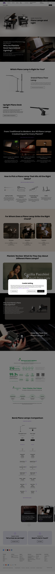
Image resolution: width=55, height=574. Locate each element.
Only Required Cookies (32, 291)
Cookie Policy (20, 288)
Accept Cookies (41, 291)
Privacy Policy (27, 288)
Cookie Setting (14, 291)
